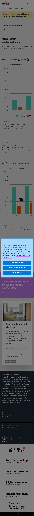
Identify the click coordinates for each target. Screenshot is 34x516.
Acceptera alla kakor (17, 263)
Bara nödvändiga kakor (17, 268)
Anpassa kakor (17, 272)
